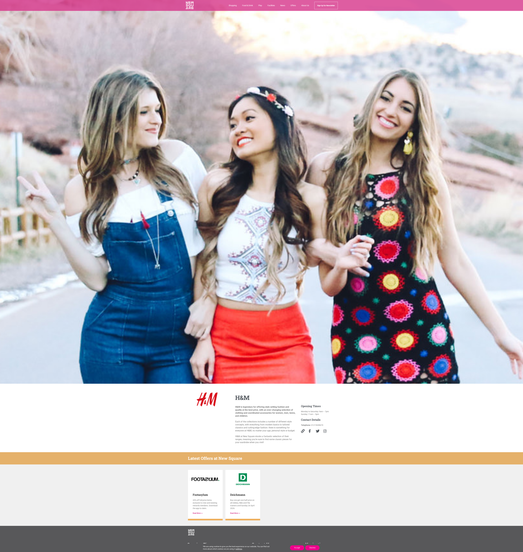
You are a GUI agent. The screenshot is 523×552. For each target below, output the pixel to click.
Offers (293, 5)
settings (239, 549)
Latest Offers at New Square (215, 458)
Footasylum (200, 494)
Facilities (271, 5)
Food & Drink (247, 5)
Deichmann (237, 494)
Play (260, 5)
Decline (312, 547)
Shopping (233, 5)
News (282, 5)
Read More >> (198, 513)
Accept (297, 547)
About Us (305, 5)
